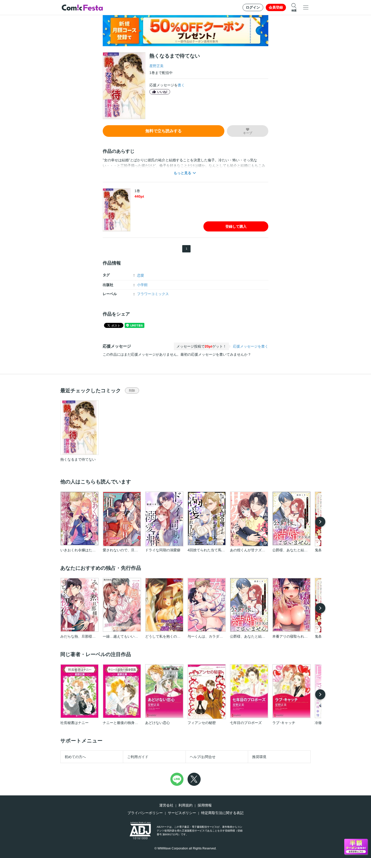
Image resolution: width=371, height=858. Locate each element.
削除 (132, 390)
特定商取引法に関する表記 (222, 813)
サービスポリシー (182, 813)
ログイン (253, 7)
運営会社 (166, 805)
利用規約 (185, 805)
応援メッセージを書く (250, 346)
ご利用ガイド (137, 757)
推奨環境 (259, 757)
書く (181, 85)
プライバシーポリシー (145, 813)
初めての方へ (75, 757)
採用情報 (205, 805)
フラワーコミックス (153, 294)
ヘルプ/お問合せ (203, 757)
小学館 (142, 285)
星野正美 (156, 66)
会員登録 (276, 7)
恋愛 (140, 275)
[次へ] (320, 522)
